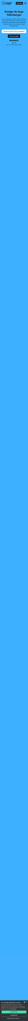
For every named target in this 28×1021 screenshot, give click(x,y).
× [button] (26, 1002)
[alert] (14, 1010)
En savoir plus (13, 1009)
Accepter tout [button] (14, 1012)
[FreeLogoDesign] (7, 3)
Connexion (19, 3)
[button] (14, 1018)
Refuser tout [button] (14, 1015)
